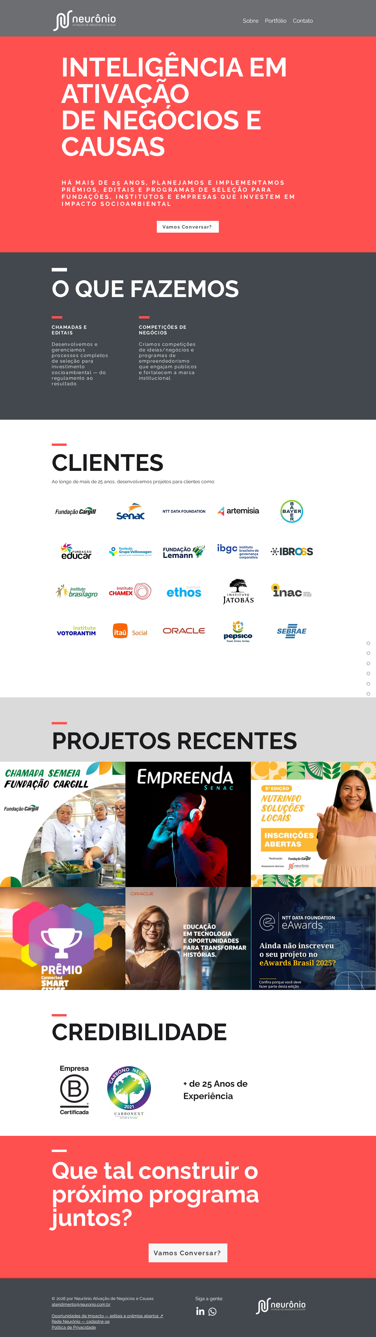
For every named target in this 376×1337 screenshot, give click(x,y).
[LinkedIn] (200, 1312)
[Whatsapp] (212, 1312)
